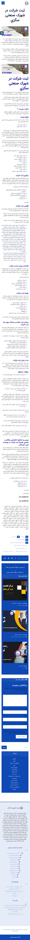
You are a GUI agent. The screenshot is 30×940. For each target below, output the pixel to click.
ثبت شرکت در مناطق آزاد (14, 776)
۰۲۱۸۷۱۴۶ (14, 912)
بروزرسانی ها (14, 767)
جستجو (4, 747)
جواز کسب (14, 778)
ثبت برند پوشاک (14, 866)
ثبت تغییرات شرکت (14, 862)
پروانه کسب (14, 770)
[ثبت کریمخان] (26, 3)
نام (26, 709)
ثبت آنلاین (14, 772)
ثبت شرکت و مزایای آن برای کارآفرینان (14, 891)
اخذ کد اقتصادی (14, 873)
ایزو (14, 765)
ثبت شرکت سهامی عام (14, 857)
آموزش (14, 759)
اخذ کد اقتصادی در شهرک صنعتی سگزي (20, 545)
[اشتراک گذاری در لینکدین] (8, 558)
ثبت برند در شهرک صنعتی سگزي (21, 548)
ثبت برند (23, 668)
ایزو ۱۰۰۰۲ (14, 896)
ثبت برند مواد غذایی (14, 870)
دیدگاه (25, 693)
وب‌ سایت (24, 723)
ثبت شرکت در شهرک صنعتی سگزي (21, 551)
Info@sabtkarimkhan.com (14, 910)
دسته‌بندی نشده (14, 783)
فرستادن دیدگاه (21, 737)
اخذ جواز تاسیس (14, 864)
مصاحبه (14, 789)
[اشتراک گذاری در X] (15, 558)
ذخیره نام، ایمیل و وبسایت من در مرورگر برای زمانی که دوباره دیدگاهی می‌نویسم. (14, 732)
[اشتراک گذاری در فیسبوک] (19, 558)
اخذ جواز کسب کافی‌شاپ (14, 889)
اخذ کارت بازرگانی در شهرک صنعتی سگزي (17, 542)
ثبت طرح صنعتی (14, 860)
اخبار (14, 761)
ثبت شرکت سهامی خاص (14, 855)
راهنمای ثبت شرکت (20, 539)
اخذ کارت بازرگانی (14, 868)
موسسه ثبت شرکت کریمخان (8, 551)
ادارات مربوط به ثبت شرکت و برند (14, 887)
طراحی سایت (4, 929)
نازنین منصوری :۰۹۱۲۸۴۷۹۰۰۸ (14, 914)
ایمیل (25, 716)
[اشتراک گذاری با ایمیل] (5, 558)
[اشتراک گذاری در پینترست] (12, 558)
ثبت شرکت (14, 875)
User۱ (23, 536)
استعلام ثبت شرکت (21, 636)
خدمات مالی (14, 780)
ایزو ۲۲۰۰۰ (14, 893)
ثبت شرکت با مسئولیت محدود (14, 853)
